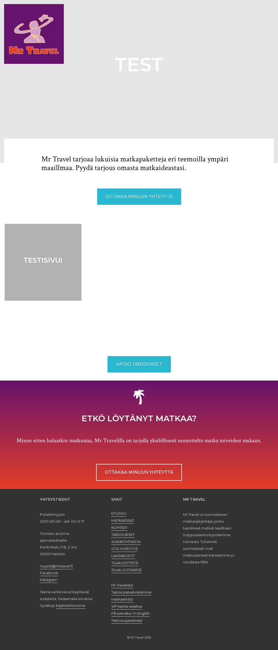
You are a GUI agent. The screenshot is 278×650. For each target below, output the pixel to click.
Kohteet (119, 527)
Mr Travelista (122, 585)
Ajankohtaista (126, 541)
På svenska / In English (130, 613)
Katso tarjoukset (139, 364)
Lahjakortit (123, 556)
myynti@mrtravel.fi (56, 566)
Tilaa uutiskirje (126, 570)
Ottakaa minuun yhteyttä (139, 196)
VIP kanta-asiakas (126, 606)
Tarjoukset (123, 534)
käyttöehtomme (70, 605)
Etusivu (119, 513)
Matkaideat (122, 520)
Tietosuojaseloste (126, 620)
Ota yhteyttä (124, 549)
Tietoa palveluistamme (131, 592)
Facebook (49, 573)
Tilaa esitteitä (124, 563)
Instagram (48, 579)
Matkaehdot (122, 599)
